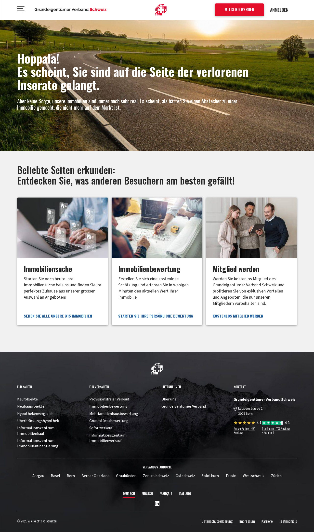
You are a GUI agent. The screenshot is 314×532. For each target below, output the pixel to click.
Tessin (230, 476)
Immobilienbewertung (108, 406)
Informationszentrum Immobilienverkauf (108, 438)
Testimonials (288, 521)
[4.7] (245, 423)
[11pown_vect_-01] (161, 10)
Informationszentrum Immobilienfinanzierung (37, 443)
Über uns (168, 399)
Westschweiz (253, 476)
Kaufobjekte (27, 399)
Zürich (276, 476)
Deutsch (129, 493)
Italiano (185, 493)
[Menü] (21, 10)
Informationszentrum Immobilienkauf (35, 430)
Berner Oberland (95, 476)
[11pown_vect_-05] (70, 10)
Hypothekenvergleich (35, 413)
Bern (71, 476)
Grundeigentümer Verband (183, 406)
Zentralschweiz (156, 476)
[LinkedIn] (157, 503)
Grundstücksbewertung (109, 421)
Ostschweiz (185, 476)
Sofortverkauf (100, 428)
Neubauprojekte (30, 406)
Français (165, 493)
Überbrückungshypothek (38, 421)
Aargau (38, 476)
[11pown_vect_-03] (157, 369)
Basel (55, 476)
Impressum (247, 521)
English (147, 493)
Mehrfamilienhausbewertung (113, 413)
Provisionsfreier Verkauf (109, 399)
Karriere (267, 521)
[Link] (62, 261)
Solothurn (210, 476)
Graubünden (126, 476)
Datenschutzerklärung (217, 521)
